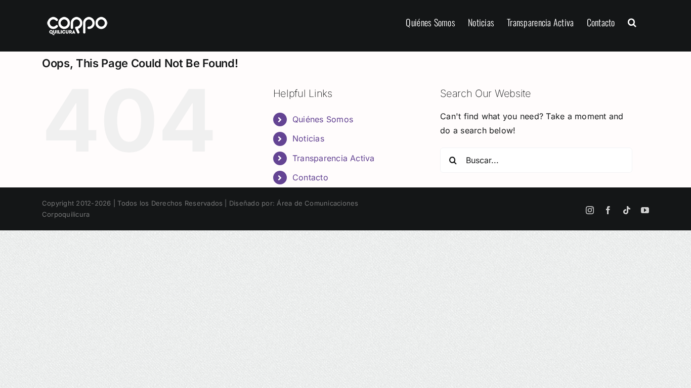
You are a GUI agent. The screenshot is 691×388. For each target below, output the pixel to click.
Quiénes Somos (322, 119)
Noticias (308, 138)
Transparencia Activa (333, 158)
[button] (632, 21)
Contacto (310, 177)
